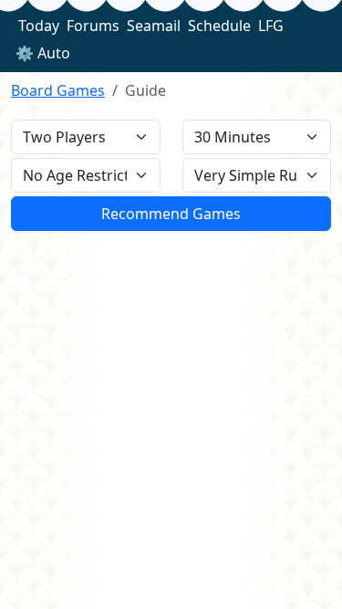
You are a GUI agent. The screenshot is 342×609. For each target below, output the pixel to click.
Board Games (58, 90)
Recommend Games (171, 214)
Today (38, 26)
